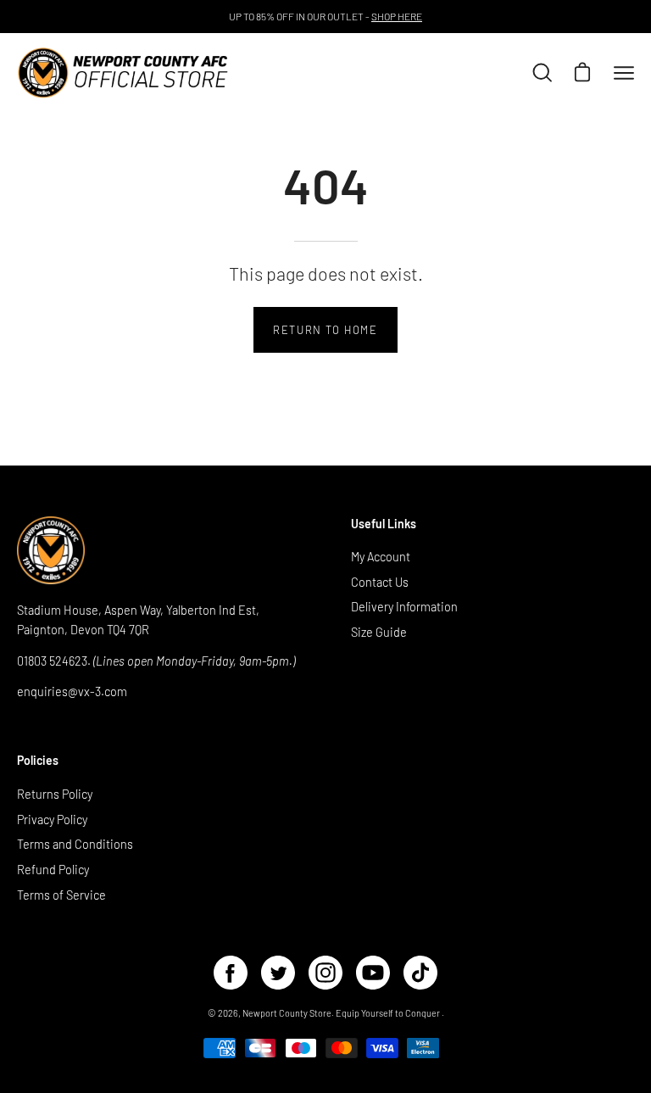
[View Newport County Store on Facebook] (231, 973)
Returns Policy (54, 794)
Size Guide (379, 633)
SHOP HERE (396, 16)
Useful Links (383, 523)
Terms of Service (61, 894)
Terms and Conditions (75, 844)
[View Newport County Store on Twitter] (278, 973)
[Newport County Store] (123, 73)
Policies (37, 760)
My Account (380, 556)
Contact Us (380, 582)
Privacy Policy (52, 818)
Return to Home (325, 330)
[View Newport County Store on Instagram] (325, 973)
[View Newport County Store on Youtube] (373, 973)
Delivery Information (404, 607)
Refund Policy (53, 869)
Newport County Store (286, 1012)
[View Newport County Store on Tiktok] (420, 973)
